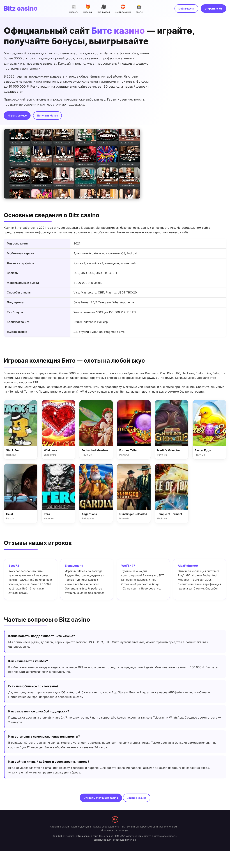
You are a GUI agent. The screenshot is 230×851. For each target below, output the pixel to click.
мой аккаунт (186, 8)
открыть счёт (213, 8)
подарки (87, 8)
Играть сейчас (17, 115)
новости (73, 8)
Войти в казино (136, 797)
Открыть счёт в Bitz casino (101, 797)
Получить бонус (47, 115)
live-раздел (104, 8)
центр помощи (123, 8)
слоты (139, 8)
